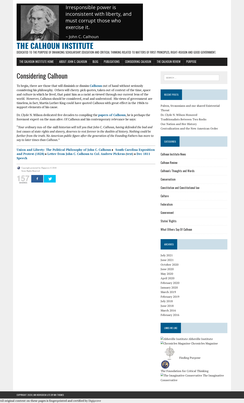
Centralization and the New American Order (189, 128)
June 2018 (167, 306)
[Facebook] (37, 179)
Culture (165, 196)
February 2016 (170, 315)
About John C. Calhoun (73, 61)
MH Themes (59, 394)
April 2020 (167, 278)
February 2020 (170, 283)
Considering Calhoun (138, 61)
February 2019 (170, 297)
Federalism (167, 204)
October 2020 (169, 265)
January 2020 (169, 287)
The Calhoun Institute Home (36, 61)
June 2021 (167, 260)
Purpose (191, 61)
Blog (95, 61)
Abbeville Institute (200, 339)
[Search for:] (191, 77)
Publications (111, 61)
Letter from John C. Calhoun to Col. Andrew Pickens (86, 154)
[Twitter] (50, 179)
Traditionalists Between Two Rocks (183, 119)
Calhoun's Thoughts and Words (178, 171)
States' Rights (168, 221)
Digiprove (94, 401)
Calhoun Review (169, 162)
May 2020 (167, 274)
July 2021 (167, 255)
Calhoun (96, 86)
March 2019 (168, 292)
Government (167, 212)
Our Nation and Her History (179, 124)
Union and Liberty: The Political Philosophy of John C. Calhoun (64, 150)
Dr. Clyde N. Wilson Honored (179, 115)
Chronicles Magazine (204, 343)
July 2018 (167, 301)
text (129, 154)
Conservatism (168, 179)
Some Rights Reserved (30, 171)
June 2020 (167, 269)
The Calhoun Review (169, 61)
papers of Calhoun (112, 115)
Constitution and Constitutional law (180, 188)
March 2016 (168, 310)
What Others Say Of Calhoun (176, 229)
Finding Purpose (189, 358)
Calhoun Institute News (173, 154)
